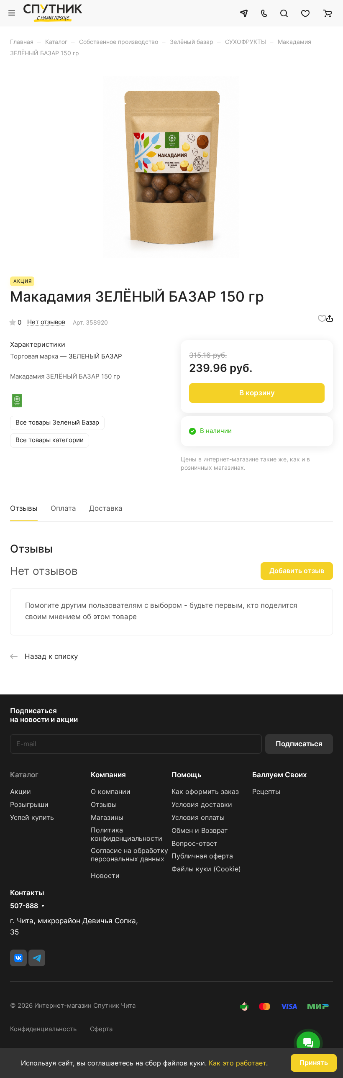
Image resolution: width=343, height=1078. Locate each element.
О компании (111, 792)
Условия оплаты (198, 818)
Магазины (107, 818)
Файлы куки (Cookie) (206, 869)
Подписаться (299, 744)
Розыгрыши (29, 805)
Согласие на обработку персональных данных (129, 855)
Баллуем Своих (279, 775)
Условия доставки (202, 805)
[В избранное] (322, 318)
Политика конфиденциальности (126, 834)
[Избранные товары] (305, 13)
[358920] (171, 167)
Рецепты (266, 792)
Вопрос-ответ (195, 844)
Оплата (63, 508)
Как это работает (237, 1063)
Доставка (106, 508)
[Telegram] (36, 958)
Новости (105, 876)
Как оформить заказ (205, 792)
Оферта (101, 1029)
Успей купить (32, 818)
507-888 (24, 906)
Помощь (187, 775)
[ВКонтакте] (18, 958)
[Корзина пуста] (327, 13)
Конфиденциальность (43, 1029)
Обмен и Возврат (200, 831)
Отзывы (24, 508)
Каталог (24, 775)
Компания (108, 775)
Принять (313, 1063)
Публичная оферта (202, 856)
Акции (20, 792)
